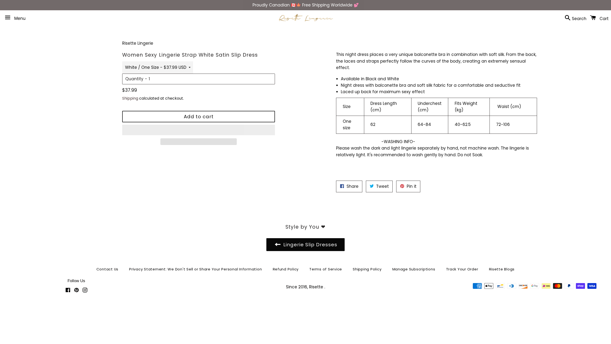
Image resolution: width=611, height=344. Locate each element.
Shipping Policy (367, 269)
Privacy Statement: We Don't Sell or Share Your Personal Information (195, 269)
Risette (316, 287)
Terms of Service (325, 269)
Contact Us (107, 269)
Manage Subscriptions (413, 269)
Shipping (130, 98)
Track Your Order (462, 269)
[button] (198, 130)
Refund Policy (286, 269)
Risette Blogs (502, 269)
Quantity (134, 79)
